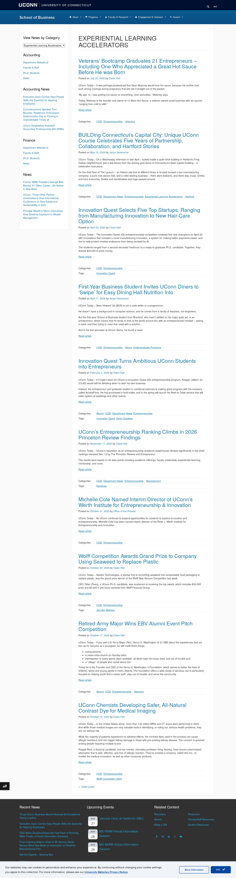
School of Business (37, 17)
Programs (93, 17)
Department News (113, 196)
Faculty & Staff (31, 67)
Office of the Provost (124, 511)
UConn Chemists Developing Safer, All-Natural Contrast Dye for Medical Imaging (132, 707)
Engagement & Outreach (150, 17)
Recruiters (160, 814)
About (75, 17)
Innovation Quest (105, 273)
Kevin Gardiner (124, 418)
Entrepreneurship (112, 121)
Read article (85, 110)
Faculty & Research (118, 17)
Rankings (101, 486)
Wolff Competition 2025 (109, 778)
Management (153, 481)
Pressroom (194, 814)
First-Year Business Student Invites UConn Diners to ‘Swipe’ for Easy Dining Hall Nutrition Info (138, 289)
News (26, 78)
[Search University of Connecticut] (207, 5)
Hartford (189, 196)
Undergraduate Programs (147, 347)
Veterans (130, 121)
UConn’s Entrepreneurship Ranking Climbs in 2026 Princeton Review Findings (137, 434)
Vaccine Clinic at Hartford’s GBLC (121, 818)
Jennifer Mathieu (105, 610)
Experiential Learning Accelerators (163, 196)
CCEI (99, 121)
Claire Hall (114, 78)
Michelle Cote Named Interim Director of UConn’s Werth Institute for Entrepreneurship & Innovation (135, 501)
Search (176, 17)
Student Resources (198, 824)
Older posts (86, 786)
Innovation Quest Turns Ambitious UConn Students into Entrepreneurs (137, 363)
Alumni (100, 413)
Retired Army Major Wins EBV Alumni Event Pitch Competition (135, 626)
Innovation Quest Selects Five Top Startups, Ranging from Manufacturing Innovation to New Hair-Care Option (139, 215)
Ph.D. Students (31, 73)
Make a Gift (160, 824)
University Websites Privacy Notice (106, 872)
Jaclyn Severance (119, 152)
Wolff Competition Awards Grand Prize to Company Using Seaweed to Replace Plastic (137, 558)
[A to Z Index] (214, 5)
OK (218, 869)
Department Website (34, 62)
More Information (194, 869)
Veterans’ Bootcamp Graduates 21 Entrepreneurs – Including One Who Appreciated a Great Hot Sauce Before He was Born (137, 66)
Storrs (128, 347)
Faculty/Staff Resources (201, 819)
